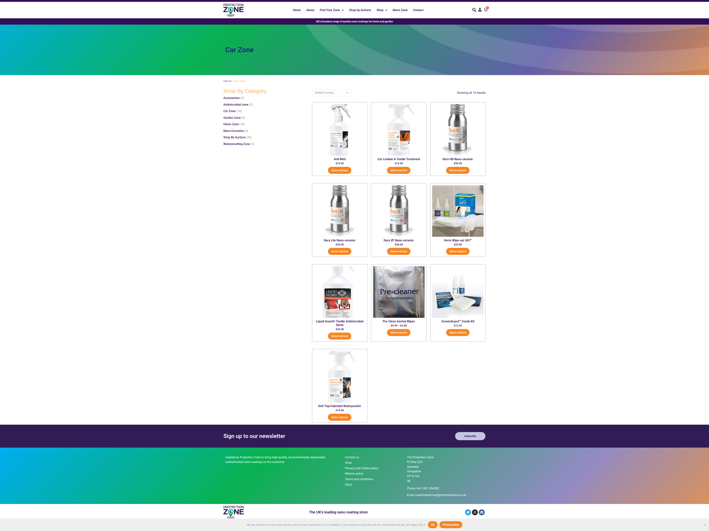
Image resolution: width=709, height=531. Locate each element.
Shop (380, 10)
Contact (418, 10)
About (310, 10)
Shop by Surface (360, 10)
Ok (432, 524)
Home (297, 10)
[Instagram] (475, 512)
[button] (474, 10)
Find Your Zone (330, 10)
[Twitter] (468, 512)
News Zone (400, 10)
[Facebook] (482, 512)
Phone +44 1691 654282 (423, 488)
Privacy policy (451, 524)
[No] (704, 525)
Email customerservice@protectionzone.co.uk (436, 495)
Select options (339, 170)
